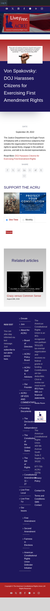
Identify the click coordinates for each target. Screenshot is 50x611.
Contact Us (40, 490)
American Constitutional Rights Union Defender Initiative (26, 560)
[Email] (24, 176)
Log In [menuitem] (3, 3)
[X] (13, 170)
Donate (9, 232)
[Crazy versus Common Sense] (25, 273)
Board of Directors (26, 343)
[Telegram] (35, 170)
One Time (13, 220)
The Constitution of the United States (26, 443)
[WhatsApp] (30, 170)
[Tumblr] (41, 170)
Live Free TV (25, 500)
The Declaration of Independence (26, 423)
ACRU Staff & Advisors (26, 372)
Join (23, 324)
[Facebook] (7, 170)
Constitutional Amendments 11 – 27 (26, 479)
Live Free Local (25, 491)
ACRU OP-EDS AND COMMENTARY (25, 398)
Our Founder (26, 385)
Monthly (29, 220)
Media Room (40, 403)
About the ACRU (25, 331)
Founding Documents (25, 409)
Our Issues (24, 509)
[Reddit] (19, 170)
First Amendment (26, 519)
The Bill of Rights (26, 462)
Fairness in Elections (26, 542)
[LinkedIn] (24, 170)
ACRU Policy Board (26, 357)
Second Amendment (26, 530)
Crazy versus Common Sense (24, 295)
